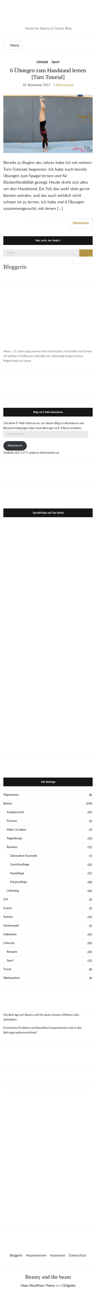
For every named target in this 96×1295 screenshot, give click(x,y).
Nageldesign (14, 838)
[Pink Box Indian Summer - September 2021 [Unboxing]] (70, 679)
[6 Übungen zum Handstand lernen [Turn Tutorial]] (25, 634)
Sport (55, 62)
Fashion (8, 917)
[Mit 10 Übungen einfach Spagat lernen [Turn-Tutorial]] (25, 589)
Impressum (57, 1255)
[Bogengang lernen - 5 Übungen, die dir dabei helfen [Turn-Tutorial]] (70, 589)
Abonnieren (15, 445)
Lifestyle (42, 62)
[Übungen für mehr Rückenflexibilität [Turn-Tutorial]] (25, 679)
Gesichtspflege (19, 864)
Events (7, 908)
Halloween (10, 934)
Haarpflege (17, 873)
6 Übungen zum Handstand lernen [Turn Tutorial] (48, 73)
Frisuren (12, 821)
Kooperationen (36, 1255)
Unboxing (13, 890)
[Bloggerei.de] (48, 1238)
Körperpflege (18, 882)
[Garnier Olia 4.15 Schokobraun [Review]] (70, 634)
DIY (5, 899)
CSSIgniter (68, 1285)
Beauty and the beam (48, 1277)
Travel (7, 969)
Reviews (12, 847)
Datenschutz (77, 1255)
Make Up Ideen (16, 829)
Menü (14, 45)
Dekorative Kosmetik (23, 856)
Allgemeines (11, 794)
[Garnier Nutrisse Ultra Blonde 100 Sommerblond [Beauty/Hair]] (70, 724)
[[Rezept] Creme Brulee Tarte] (70, 544)
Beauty (7, 803)
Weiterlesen (81, 223)
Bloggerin (16, 1255)
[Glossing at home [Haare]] (25, 724)
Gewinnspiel (11, 925)
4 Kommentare (63, 85)
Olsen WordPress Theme (37, 1285)
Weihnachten (11, 978)
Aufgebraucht (15, 812)
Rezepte (12, 952)
